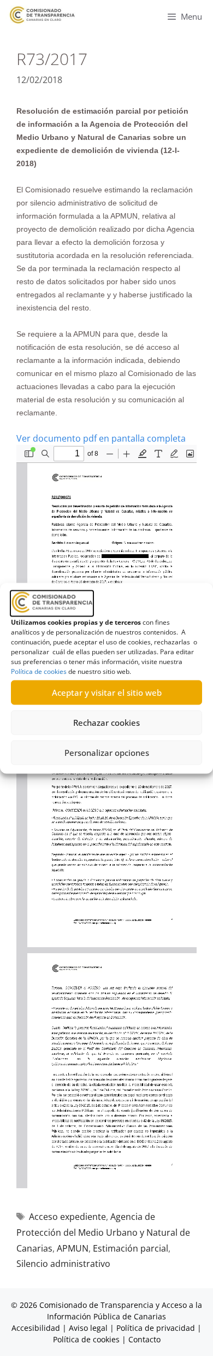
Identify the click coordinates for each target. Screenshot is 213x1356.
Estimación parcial (130, 1248)
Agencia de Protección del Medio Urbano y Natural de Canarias (103, 1232)
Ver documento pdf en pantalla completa (101, 438)
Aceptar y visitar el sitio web (107, 692)
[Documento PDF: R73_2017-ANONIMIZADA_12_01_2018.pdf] (106, 816)
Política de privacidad (155, 1328)
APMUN (72, 1248)
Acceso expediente (67, 1217)
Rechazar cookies (106, 722)
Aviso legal (88, 1328)
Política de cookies (39, 671)
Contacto (144, 1339)
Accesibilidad (36, 1328)
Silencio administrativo (63, 1264)
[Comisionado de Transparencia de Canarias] (42, 15)
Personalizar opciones (106, 752)
